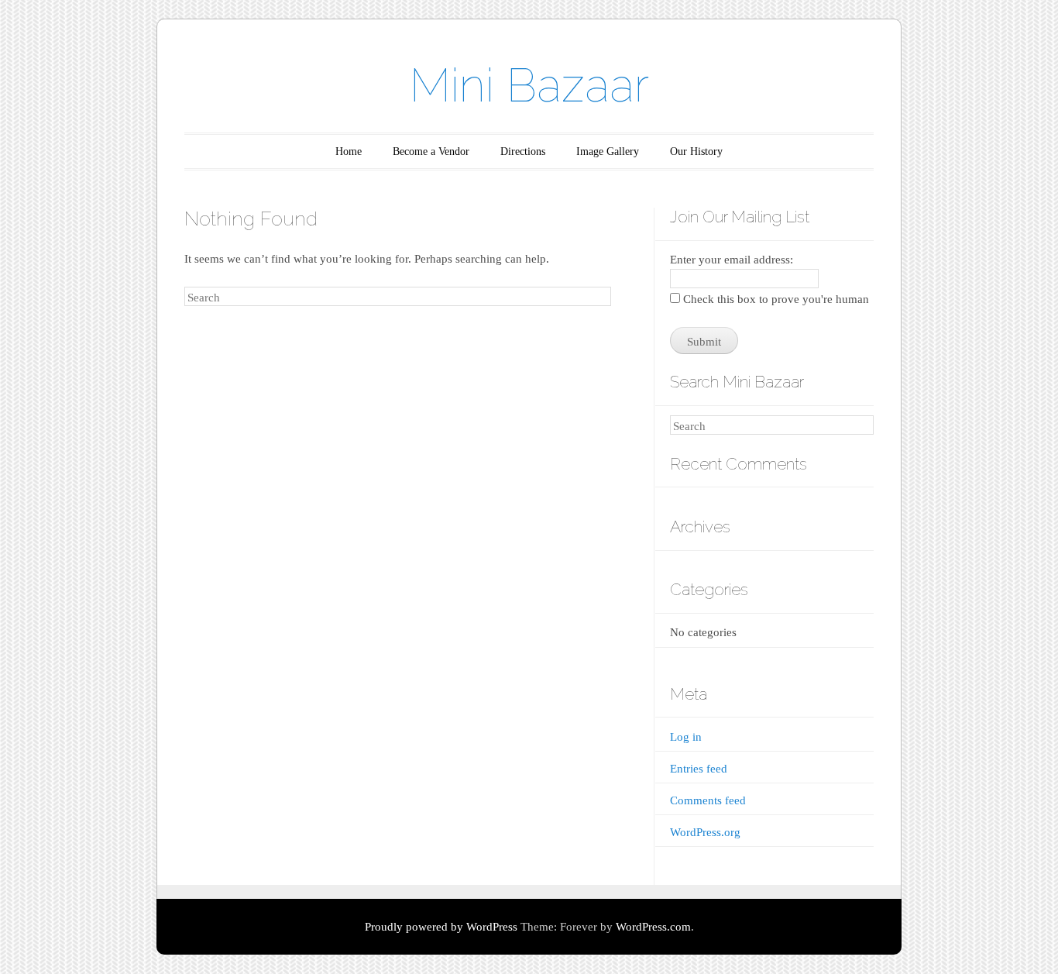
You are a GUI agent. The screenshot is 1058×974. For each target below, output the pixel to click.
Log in (686, 737)
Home (348, 151)
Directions (522, 151)
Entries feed (698, 768)
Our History (696, 151)
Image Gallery (607, 151)
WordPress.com (653, 927)
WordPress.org (705, 832)
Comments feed (708, 800)
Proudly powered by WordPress (441, 927)
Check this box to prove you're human (774, 299)
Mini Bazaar (529, 85)
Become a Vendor (431, 151)
